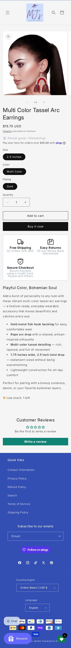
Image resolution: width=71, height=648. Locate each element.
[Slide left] (27, 102)
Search (12, 495)
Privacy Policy (17, 478)
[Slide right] (44, 102)
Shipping (7, 131)
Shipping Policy (18, 512)
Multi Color (14, 171)
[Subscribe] (59, 536)
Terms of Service (19, 503)
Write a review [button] (35, 441)
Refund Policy (17, 486)
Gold (10, 186)
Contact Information (21, 469)
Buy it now (36, 226)
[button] (7, 12)
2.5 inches (14, 156)
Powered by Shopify (53, 641)
